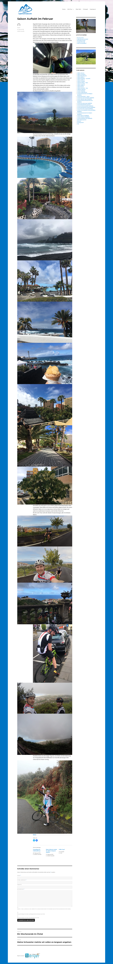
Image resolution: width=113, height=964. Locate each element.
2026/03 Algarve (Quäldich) (83, 115)
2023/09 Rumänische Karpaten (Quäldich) (86, 107)
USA (78, 123)
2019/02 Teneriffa (20, 31)
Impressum (93, 9)
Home (63, 9)
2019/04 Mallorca (80, 85)
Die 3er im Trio (80, 37)
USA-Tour (69, 9)
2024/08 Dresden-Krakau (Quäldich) (85, 108)
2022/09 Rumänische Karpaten (84, 104)
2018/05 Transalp (81, 81)
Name (19, 875)
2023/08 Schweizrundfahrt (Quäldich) (85, 106)
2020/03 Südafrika (81, 91)
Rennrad (79, 121)
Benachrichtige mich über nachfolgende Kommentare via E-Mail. (31, 914)
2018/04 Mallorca (81, 80)
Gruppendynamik (81, 41)
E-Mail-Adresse (21, 880)
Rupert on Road (20, 955)
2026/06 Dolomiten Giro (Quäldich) (84, 118)
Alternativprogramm (81, 119)
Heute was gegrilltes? (81, 43)
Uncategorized (80, 122)
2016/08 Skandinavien (82, 75)
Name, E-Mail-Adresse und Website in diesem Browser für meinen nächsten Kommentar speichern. (44, 908)
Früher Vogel (62, 849)
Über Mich (78, 9)
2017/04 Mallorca (80, 77)
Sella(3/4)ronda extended (82, 39)
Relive (34, 834)
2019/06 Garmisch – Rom (82, 88)
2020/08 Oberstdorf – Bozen (83, 96)
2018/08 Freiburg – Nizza (82, 82)
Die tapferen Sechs (81, 40)
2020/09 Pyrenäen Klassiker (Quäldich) (85, 97)
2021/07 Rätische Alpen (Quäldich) (84, 99)
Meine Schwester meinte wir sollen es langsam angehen (51, 851)
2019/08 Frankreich (81, 89)
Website (19, 884)
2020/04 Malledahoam (82, 92)
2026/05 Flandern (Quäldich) (83, 117)
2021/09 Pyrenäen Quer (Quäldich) (84, 103)
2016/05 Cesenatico (81, 74)
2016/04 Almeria (80, 73)
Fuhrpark (85, 9)
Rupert (18, 27)
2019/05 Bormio (80, 86)
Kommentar (20, 889)
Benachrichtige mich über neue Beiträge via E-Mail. (28, 917)
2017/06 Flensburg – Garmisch (83, 78)
